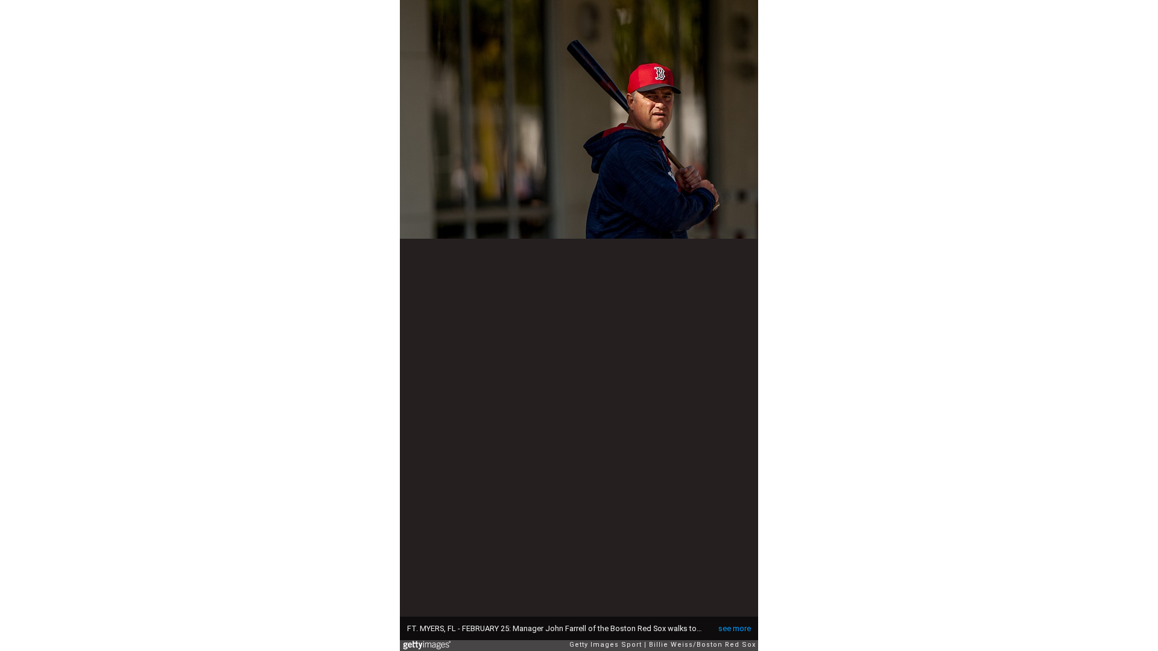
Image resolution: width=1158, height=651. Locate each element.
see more (734, 628)
